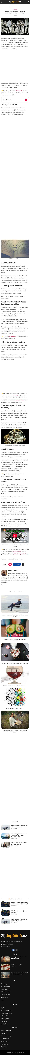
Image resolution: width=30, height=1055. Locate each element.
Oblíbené (15, 1027)
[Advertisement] (15, 66)
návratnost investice (19, 400)
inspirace (4, 559)
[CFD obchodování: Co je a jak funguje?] (5, 913)
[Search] (28, 2)
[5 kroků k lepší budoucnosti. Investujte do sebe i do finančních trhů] (5, 836)
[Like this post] (10, 564)
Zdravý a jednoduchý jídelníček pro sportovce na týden (20, 957)
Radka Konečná (11, 13)
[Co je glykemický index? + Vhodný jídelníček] (15, 652)
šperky (22, 559)
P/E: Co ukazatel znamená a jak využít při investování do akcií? (20, 903)
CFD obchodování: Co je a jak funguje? (19, 911)
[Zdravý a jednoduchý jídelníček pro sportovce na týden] (5, 959)
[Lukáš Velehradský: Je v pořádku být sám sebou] (15, 720)
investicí (15, 396)
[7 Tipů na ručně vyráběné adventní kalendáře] (5, 967)
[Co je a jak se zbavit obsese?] (15, 697)
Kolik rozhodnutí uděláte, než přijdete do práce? (19, 826)
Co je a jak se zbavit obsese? (15, 708)
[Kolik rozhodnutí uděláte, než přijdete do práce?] (15, 604)
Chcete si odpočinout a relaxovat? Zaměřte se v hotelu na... (19, 973)
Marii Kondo (12, 336)
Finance (15, 1005)
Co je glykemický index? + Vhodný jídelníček (15, 663)
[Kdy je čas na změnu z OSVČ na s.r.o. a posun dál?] (5, 845)
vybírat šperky (18, 91)
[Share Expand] (23, 564)
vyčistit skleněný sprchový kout (20, 554)
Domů (2, 6)
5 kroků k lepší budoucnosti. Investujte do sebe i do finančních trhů (19, 835)
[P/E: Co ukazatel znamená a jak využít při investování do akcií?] (5, 904)
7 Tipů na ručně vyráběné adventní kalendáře (19, 965)
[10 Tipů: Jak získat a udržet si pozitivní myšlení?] (15, 675)
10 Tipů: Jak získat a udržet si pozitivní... (15, 686)
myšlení (16, 559)
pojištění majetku (16, 551)
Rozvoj (15, 981)
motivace (11, 559)
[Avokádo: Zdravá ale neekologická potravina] (15, 628)
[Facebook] (13, 950)
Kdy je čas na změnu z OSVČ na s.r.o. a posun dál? (19, 843)
